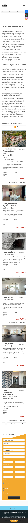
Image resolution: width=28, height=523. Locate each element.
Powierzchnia (6, 464)
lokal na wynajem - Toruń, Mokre (14, 301)
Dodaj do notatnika (14, 182)
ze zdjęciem (7, 490)
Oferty (4, 486)
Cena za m (5, 474)
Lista (15, 127)
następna (23, 429)
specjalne (6, 488)
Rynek (4, 479)
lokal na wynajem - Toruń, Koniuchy (14, 255)
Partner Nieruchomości (11, 503)
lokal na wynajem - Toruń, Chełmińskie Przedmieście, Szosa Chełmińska (14, 396)
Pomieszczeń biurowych (8, 469)
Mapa (17, 127)
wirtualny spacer (8, 493)
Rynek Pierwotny (8, 481)
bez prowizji (7, 492)
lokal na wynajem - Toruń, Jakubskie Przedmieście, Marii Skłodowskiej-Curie (14, 157)
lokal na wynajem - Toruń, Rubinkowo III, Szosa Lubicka (14, 208)
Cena (4, 459)
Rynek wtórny (7, 483)
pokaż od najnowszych (8, 126)
